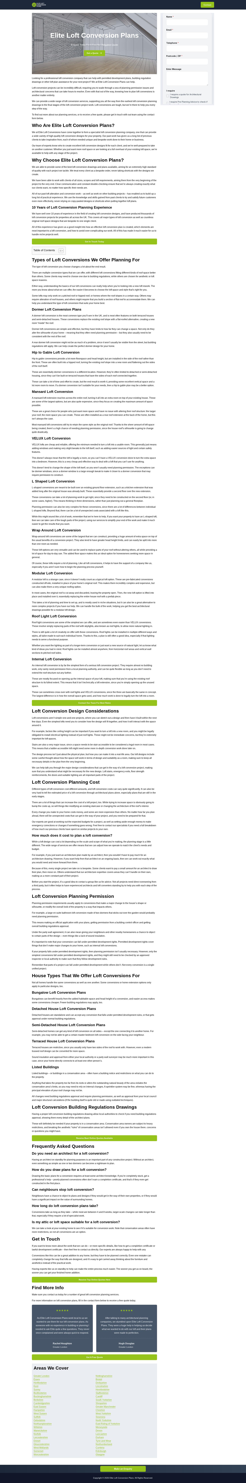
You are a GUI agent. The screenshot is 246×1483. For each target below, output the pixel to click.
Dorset (37, 1441)
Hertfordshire (40, 1383)
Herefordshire (102, 1389)
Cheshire (100, 1410)
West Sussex (40, 1413)
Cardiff (99, 1396)
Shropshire (101, 1403)
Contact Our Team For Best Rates (94, 703)
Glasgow (100, 1454)
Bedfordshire (40, 1393)
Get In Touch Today (94, 241)
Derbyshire (101, 1383)
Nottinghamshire (104, 1376)
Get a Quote (92, 53)
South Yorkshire (104, 1400)
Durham (100, 1437)
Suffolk (37, 1417)
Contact (207, 5)
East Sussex (40, 1406)
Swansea (100, 1417)
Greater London (41, 1376)
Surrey (37, 1389)
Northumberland (104, 1444)
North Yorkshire (103, 1420)
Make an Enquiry (123, 1469)
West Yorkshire (103, 1413)
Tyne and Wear (103, 1441)
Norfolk (37, 1434)
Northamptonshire (43, 1424)
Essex (37, 1379)
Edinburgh (101, 1451)
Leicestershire (41, 1437)
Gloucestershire (42, 1444)
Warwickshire (40, 1430)
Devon (99, 1430)
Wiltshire (38, 1427)
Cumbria (100, 1447)
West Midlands (41, 1447)
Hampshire (39, 1410)
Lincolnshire (102, 1386)
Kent (36, 1386)
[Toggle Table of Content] (59, 250)
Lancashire (101, 1434)
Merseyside (101, 1427)
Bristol (99, 1379)
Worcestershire (41, 1454)
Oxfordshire (39, 1420)
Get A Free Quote (94, 1357)
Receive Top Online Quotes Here (94, 1280)
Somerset (38, 1451)
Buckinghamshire (42, 1396)
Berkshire (38, 1400)
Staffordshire (102, 1393)
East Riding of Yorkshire (108, 1424)
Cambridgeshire (42, 1403)
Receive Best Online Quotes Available (94, 1138)
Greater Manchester (106, 1406)
